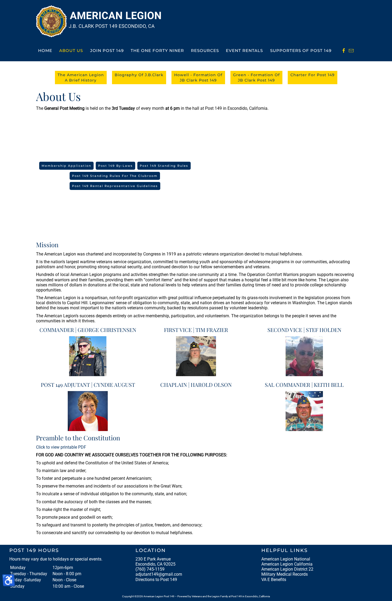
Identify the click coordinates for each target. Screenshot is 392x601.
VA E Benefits (273, 579)
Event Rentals (244, 50)
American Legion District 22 (287, 569)
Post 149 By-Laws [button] (115, 166)
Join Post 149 (107, 50)
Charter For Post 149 (312, 74)
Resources (205, 50)
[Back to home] (100, 21)
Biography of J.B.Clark (139, 74)
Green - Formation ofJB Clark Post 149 (256, 77)
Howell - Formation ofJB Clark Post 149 (198, 77)
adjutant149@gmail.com (158, 574)
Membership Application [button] (66, 166)
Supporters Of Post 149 (300, 50)
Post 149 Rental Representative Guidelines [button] (115, 186)
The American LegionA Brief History (81, 77)
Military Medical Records (284, 574)
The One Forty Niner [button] (157, 50)
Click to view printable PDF (61, 447)
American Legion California (287, 564)
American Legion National (285, 559)
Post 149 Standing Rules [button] (164, 166)
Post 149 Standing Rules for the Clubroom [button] (115, 176)
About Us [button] (71, 50)
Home (45, 50)
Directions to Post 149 (156, 579)
